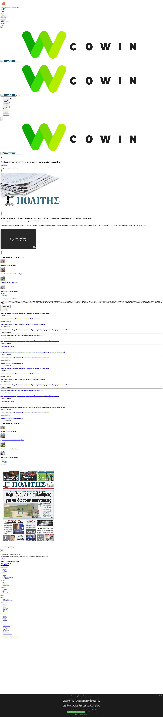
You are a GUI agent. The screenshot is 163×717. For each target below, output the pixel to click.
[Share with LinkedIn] (1, 172)
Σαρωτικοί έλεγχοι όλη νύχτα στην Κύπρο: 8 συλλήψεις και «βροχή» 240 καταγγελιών (23, 324)
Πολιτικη (5, 570)
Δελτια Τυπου (6, 599)
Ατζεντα (4, 616)
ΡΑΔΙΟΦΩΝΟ (4, 16)
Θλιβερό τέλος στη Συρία (7, 346)
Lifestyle (5, 589)
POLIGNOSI (3, 19)
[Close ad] (2, 551)
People (4, 591)
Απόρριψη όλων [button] (91, 711)
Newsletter (5, 624)
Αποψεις (5, 611)
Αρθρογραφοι (6, 585)
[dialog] (81, 705)
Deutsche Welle (6, 578)
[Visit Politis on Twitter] (3, 564)
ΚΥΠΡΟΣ (5, 101)
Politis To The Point (5, 21)
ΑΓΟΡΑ (5, 110)
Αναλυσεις (5, 583)
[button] (81, 714)
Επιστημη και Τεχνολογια (8, 577)
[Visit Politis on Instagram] (4, 564)
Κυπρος (4, 569)
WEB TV (2, 20)
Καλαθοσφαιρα (6, 608)
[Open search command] (2, 118)
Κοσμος (4, 576)
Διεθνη (4, 607)
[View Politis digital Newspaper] (81, 506)
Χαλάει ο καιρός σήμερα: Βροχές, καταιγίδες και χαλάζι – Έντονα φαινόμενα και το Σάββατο (25, 357)
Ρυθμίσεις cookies (85, 709)
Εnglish (2, 13)
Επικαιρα (5, 617)
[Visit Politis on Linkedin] (6, 564)
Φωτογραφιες (6, 630)
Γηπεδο (5, 112)
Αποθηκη (5, 620)
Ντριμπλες (5, 610)
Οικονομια (5, 571)
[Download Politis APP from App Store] (2, 566)
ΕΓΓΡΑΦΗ (3, 558)
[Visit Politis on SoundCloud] (9, 564)
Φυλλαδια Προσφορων (7, 600)
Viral (4, 590)
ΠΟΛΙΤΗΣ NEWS (4, 165)
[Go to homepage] (8, 61)
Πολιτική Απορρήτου (93, 709)
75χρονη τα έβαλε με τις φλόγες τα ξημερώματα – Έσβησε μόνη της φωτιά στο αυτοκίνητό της (25, 313)
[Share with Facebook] (1, 169)
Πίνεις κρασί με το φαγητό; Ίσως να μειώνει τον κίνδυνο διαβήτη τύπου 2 (20, 318)
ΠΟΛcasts (5, 629)
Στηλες (4, 582)
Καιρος (4, 631)
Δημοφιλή (4, 309)
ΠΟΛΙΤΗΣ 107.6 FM (7, 634)
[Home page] (1, 157)
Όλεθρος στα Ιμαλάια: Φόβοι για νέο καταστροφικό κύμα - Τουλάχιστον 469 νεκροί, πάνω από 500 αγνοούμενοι (30, 341)
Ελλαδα (4, 573)
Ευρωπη (4, 575)
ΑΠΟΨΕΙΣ (5, 105)
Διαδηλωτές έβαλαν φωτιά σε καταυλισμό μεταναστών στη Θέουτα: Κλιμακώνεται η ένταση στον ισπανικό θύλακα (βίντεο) (33, 352)
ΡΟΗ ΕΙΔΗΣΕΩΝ (4, 17)
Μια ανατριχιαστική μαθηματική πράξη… (12, 363)
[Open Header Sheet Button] (2, 27)
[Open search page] (1, 156)
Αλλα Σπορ (5, 609)
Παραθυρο (5, 114)
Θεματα (4, 618)
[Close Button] (1, 549)
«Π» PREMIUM (6, 626)
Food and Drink (6, 592)
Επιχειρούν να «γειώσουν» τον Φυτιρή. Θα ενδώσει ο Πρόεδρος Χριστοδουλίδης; (22, 335)
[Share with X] (1, 171)
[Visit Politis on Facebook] (1, 564)
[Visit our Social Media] (1, 9)
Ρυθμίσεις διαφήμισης (83, 707)
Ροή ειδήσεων (5, 306)
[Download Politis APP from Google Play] (6, 566)
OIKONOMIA (6, 103)
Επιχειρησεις (5, 572)
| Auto (2, 159)
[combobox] (159, 695)
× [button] (161, 695)
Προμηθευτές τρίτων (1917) (80, 702)
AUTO (4, 108)
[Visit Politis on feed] (10, 564)
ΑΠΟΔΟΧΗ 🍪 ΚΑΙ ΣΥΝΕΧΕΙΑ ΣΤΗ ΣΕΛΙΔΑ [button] (76, 711)
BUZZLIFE (6, 107)
